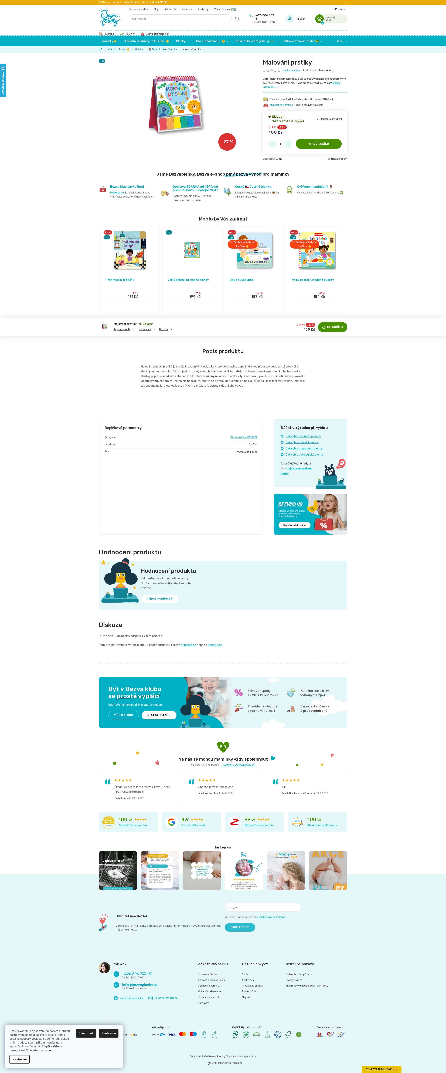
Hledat (237, 18)
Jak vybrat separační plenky (304, 448)
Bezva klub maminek (157, 33)
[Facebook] (128, 998)
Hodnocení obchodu (209, 997)
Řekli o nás (170, 9)
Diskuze (163, 329)
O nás (245, 974)
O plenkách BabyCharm (299, 974)
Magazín (246, 997)
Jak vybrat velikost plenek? (303, 436)
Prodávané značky (252, 985)
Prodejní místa (294, 980)
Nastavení (19, 1059)
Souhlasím (108, 1033)
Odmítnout (86, 1033)
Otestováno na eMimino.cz (322, 825)
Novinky (130, 33)
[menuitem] (109, 41)
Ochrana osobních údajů (211, 980)
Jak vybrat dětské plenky (302, 442)
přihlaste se (188, 645)
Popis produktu (122, 329)
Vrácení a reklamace (209, 991)
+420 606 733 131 (264, 19)
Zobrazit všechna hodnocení (239, 765)
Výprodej (109, 33)
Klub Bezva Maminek (281, 104)
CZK (341, 9)
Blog (156, 9)
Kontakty (203, 9)
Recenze (187, 9)
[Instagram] (163, 998)
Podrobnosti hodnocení (318, 70)
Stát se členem (159, 715)
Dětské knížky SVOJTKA (243, 437)
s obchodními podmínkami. (272, 917)
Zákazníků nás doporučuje (133, 825)
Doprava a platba (138, 9)
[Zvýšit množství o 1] (287, 144)
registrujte (215, 645)
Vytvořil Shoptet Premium (227, 1063)
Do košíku (321, 143)
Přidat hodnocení (160, 598)
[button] (130, 297)
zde (48, 1050)
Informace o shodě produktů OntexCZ (307, 985)
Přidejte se (117, 192)
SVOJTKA (277, 158)
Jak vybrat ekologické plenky (305, 454)
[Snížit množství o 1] (272, 144)
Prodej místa (249, 991)
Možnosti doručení (331, 119)
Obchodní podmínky (209, 985)
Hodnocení (145, 329)
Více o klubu (123, 715)
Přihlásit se (240, 927)
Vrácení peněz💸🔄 (225, 9)
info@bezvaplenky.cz (140, 985)
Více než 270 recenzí (193, 825)
